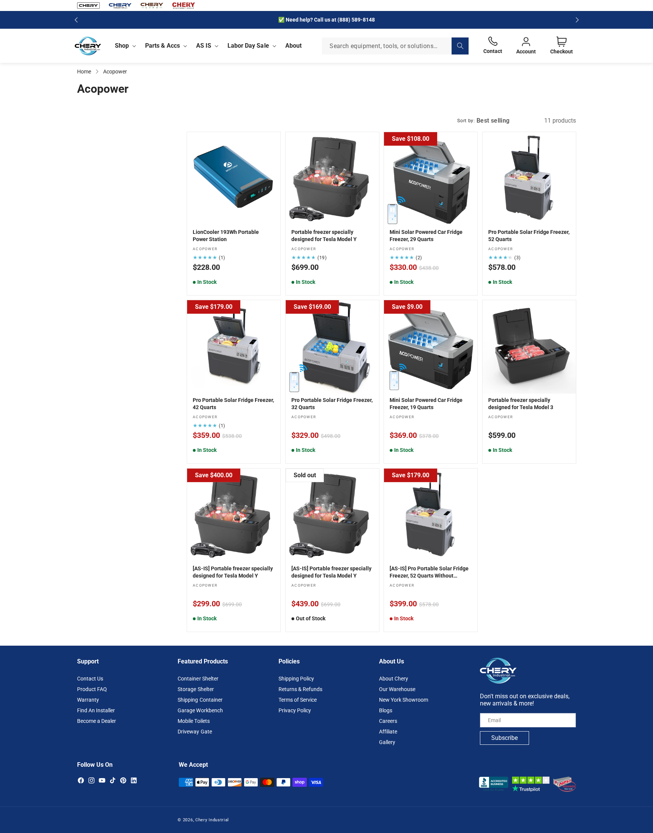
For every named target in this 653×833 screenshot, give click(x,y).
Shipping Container (200, 699)
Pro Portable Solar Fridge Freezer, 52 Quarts (528, 235)
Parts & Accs (162, 45)
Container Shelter (198, 678)
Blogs (385, 710)
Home (84, 72)
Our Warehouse (397, 689)
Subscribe (504, 737)
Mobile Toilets (193, 721)
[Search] (460, 45)
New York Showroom (403, 699)
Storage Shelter (196, 689)
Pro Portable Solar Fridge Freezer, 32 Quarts (332, 404)
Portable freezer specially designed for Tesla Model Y (324, 235)
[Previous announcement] (76, 19)
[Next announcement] (577, 19)
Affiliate (388, 731)
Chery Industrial (212, 819)
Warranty (88, 699)
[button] (124, 46)
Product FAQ (92, 689)
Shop (122, 45)
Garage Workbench (200, 710)
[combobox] (395, 45)
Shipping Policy (296, 678)
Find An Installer (96, 710)
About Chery (393, 678)
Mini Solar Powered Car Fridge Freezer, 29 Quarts (426, 235)
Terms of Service (298, 699)
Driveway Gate (195, 731)
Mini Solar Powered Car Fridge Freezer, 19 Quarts (426, 404)
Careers (388, 721)
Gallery (387, 742)
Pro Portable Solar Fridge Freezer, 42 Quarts (233, 404)
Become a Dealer (96, 721)
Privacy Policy (295, 710)
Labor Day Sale (248, 45)
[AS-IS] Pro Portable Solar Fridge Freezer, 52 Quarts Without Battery (429, 572)
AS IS (203, 45)
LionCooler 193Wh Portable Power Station (226, 235)
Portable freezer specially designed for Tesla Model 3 (520, 404)
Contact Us (90, 678)
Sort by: (466, 120)
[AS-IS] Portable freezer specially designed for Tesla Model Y (233, 572)
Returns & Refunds (300, 689)
